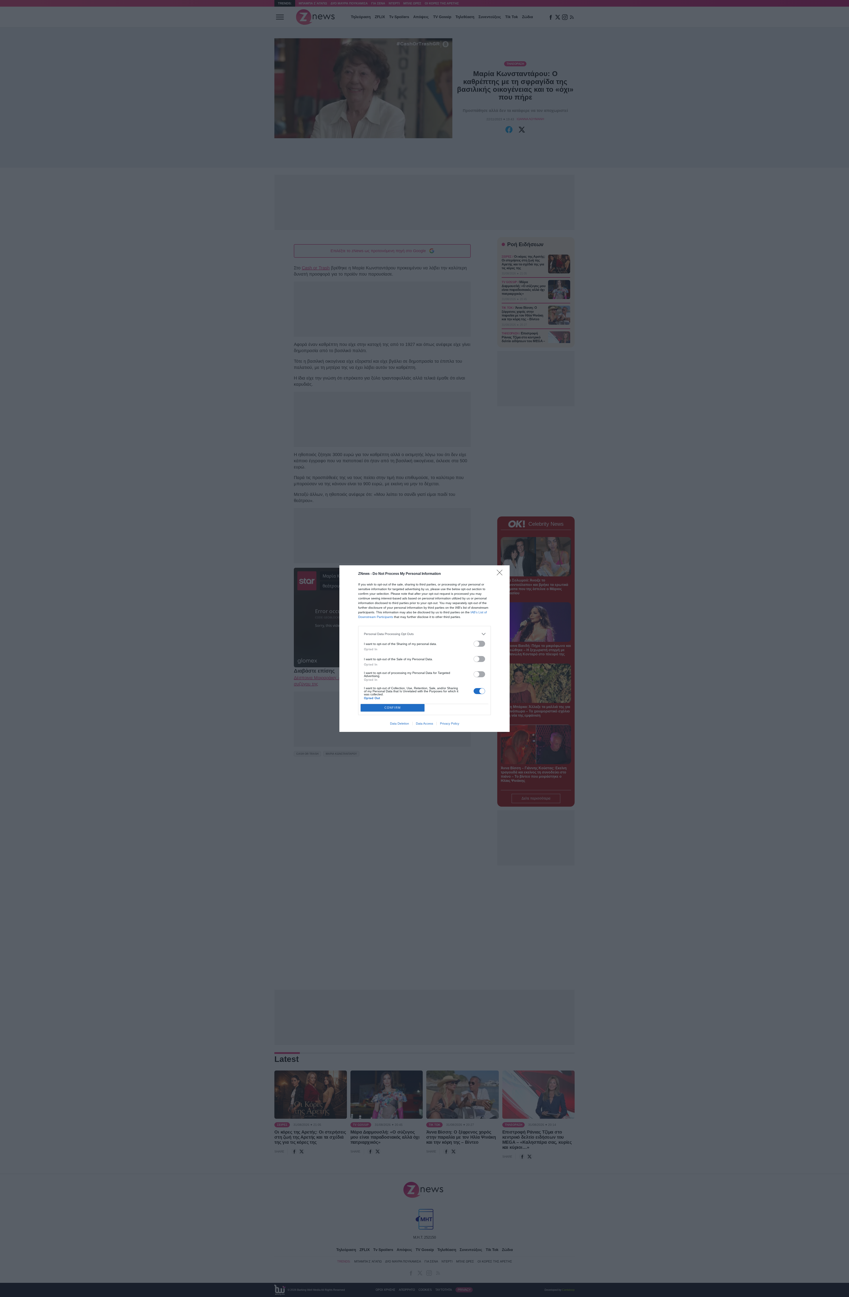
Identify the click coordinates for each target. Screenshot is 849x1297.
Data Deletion (399, 723)
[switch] (479, 644)
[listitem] (424, 634)
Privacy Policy (449, 723)
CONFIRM (392, 707)
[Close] (501, 574)
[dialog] (424, 648)
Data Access (424, 723)
